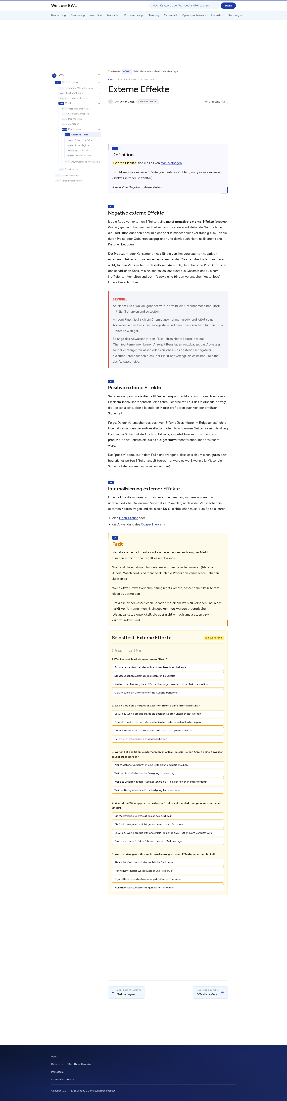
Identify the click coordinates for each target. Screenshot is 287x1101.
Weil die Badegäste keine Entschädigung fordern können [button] (147, 790)
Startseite (114, 71)
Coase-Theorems (153, 524)
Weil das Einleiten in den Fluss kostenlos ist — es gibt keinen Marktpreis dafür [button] (160, 781)
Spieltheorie (71, 169)
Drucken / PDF (217, 101)
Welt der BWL (64, 5)
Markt (68, 103)
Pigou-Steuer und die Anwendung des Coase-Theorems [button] (147, 879)
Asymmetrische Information (85, 161)
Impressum (57, 1071)
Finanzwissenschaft (72, 180)
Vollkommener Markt (79, 108)
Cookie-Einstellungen (63, 1079)
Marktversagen (75, 129)
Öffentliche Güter (84, 140)
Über (54, 1056)
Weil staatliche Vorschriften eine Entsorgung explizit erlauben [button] (151, 764)
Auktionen (73, 124)
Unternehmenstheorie (76, 98)
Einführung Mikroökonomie (79, 88)
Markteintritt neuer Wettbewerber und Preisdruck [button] (143, 870)
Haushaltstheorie (74, 93)
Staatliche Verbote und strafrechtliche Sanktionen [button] (144, 862)
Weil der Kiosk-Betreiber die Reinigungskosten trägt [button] (145, 773)
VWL (61, 74)
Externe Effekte (79, 134)
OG (110, 102)
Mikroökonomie (70, 82)
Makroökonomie (70, 175)
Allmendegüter (82, 145)
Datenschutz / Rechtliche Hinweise (71, 1064)
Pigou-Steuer (81, 150)
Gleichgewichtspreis (78, 114)
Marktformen (75, 118)
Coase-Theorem (83, 155)
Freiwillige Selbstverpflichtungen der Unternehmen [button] (144, 887)
